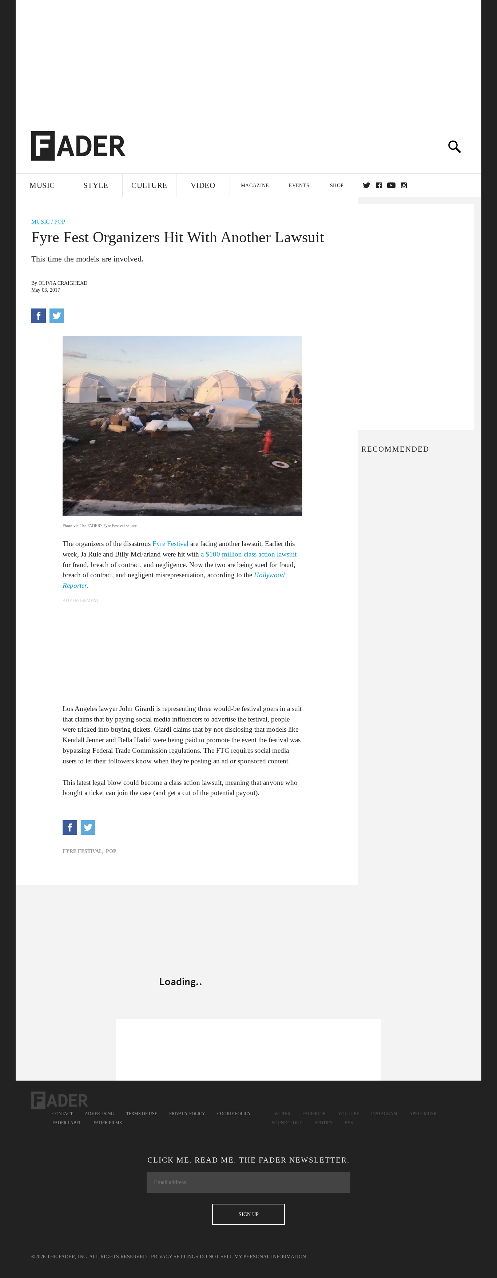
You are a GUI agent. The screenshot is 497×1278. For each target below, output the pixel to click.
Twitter (366, 185)
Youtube (348, 1113)
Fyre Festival (170, 543)
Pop (59, 222)
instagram (404, 185)
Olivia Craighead (63, 283)
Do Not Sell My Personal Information (253, 1256)
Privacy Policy (187, 1113)
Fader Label (66, 1122)
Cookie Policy (234, 1113)
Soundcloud (287, 1122)
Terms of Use (141, 1113)
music (40, 222)
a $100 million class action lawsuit (248, 554)
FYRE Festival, (83, 851)
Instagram (384, 1113)
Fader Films (108, 1122)
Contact (62, 1113)
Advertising (99, 1113)
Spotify (324, 1122)
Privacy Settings (174, 1256)
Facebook (314, 1113)
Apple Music (423, 1113)
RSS (349, 1122)
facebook (379, 185)
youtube (391, 185)
